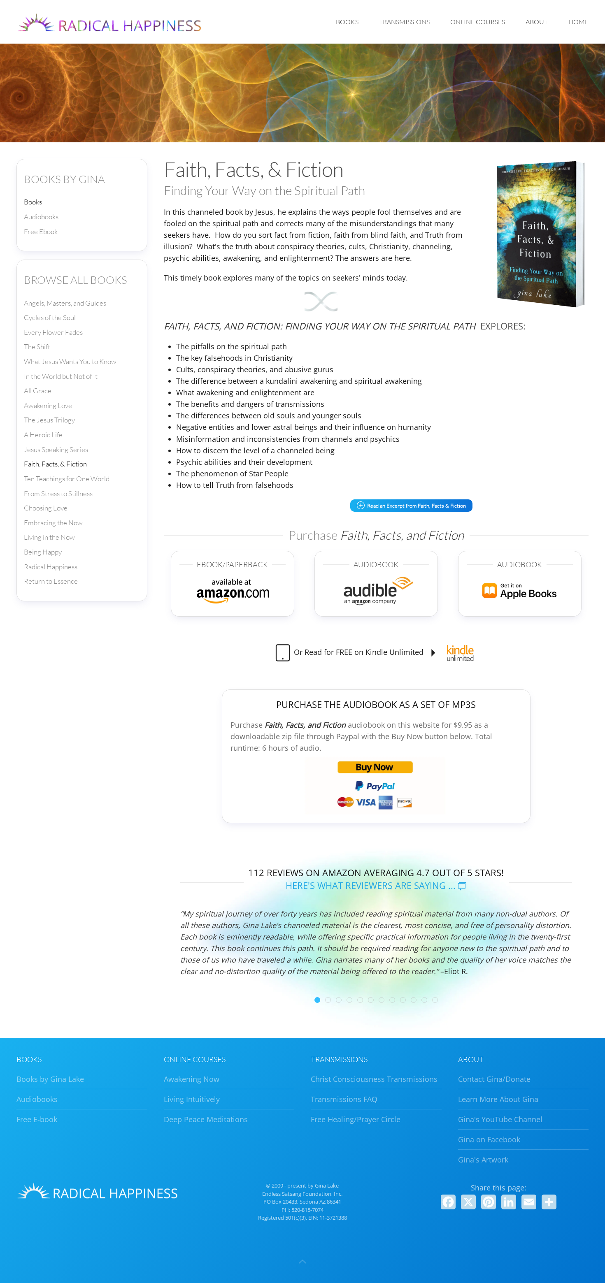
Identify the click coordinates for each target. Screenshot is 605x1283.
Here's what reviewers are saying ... (372, 885)
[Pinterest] (488, 1202)
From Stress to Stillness (58, 493)
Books (33, 201)
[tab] (317, 1000)
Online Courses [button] (477, 22)
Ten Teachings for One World (66, 478)
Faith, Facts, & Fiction (55, 463)
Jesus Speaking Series (56, 449)
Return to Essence (51, 581)
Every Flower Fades (53, 332)
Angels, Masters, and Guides (65, 303)
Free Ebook (41, 231)
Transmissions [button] (404, 22)
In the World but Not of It (61, 376)
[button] (302, 1261)
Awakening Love (48, 405)
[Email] (529, 1202)
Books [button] (347, 22)
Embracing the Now (53, 522)
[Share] (549, 1202)
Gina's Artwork (483, 1160)
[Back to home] (111, 22)
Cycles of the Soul (50, 317)
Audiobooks (41, 216)
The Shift (37, 346)
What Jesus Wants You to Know (70, 361)
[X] (468, 1202)
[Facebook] (448, 1202)
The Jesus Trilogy (49, 419)
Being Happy (43, 552)
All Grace (37, 390)
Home (578, 22)
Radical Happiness (50, 566)
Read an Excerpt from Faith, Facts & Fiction (416, 505)
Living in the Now (49, 537)
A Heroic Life (43, 434)
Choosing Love (45, 507)
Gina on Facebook (489, 1139)
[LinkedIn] (509, 1202)
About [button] (537, 22)
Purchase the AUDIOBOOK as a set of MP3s (376, 704)
